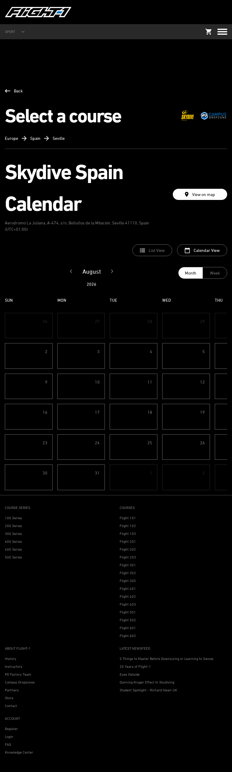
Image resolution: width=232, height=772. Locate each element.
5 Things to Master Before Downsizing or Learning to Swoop (166, 658)
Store (9, 698)
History (10, 658)
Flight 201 (128, 541)
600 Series (13, 541)
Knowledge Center (19, 752)
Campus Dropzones (20, 682)
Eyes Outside (130, 674)
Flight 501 (128, 612)
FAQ (8, 744)
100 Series (13, 518)
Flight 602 (128, 635)
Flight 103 (128, 533)
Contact (11, 705)
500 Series (13, 557)
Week (215, 272)
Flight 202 (128, 549)
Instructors (13, 666)
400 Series (13, 549)
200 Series (13, 525)
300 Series (13, 533)
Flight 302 (128, 573)
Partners (12, 690)
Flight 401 (128, 588)
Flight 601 (128, 628)
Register (11, 728)
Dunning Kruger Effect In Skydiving (147, 682)
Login (9, 736)
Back (18, 90)
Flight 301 (128, 565)
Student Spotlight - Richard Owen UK (148, 690)
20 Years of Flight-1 (135, 666)
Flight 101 (128, 518)
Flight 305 (128, 580)
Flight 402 (128, 596)
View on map (203, 194)
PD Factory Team (18, 674)
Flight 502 (128, 620)
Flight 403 (128, 604)
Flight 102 (128, 525)
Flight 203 (128, 557)
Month (190, 272)
